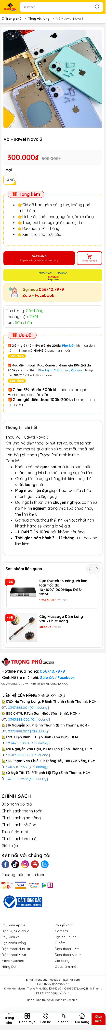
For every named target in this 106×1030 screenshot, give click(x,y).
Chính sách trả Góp (18, 824)
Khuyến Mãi (64, 925)
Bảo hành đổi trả (16, 804)
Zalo (26, 295)
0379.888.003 (18, 731)
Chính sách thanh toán (21, 810)
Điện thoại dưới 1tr (15, 949)
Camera (61, 931)
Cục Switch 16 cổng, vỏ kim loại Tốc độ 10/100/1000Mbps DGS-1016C (63, 587)
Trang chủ (13, 18)
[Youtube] (35, 864)
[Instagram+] (25, 864)
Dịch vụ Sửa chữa (15, 931)
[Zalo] (45, 864)
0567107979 (60, 984)
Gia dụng (62, 960)
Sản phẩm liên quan (23, 568)
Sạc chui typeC (67, 937)
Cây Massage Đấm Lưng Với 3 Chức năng (61, 618)
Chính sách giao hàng (21, 817)
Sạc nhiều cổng (13, 943)
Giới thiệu (9, 845)
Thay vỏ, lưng (39, 18)
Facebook (44, 295)
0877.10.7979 (17, 767)
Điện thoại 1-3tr (67, 949)
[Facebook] (5, 864)
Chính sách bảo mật (19, 838)
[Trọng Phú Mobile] (10, 7)
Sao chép (17, 356)
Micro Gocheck (13, 960)
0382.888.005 (19, 755)
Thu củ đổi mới (14, 831)
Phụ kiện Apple (13, 925)
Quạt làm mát (66, 966)
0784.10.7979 (18, 778)
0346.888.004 (18, 743)
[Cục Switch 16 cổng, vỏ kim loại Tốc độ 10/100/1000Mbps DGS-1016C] (23, 591)
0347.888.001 (19, 707)
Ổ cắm (60, 943)
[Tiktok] (15, 864)
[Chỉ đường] (38, 767)
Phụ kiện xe (10, 937)
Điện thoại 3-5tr (13, 954)
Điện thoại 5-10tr (68, 954)
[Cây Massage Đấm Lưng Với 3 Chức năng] (23, 627)
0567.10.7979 (51, 289)
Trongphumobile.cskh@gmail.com (57, 979)
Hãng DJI (8, 966)
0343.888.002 (19, 719)
